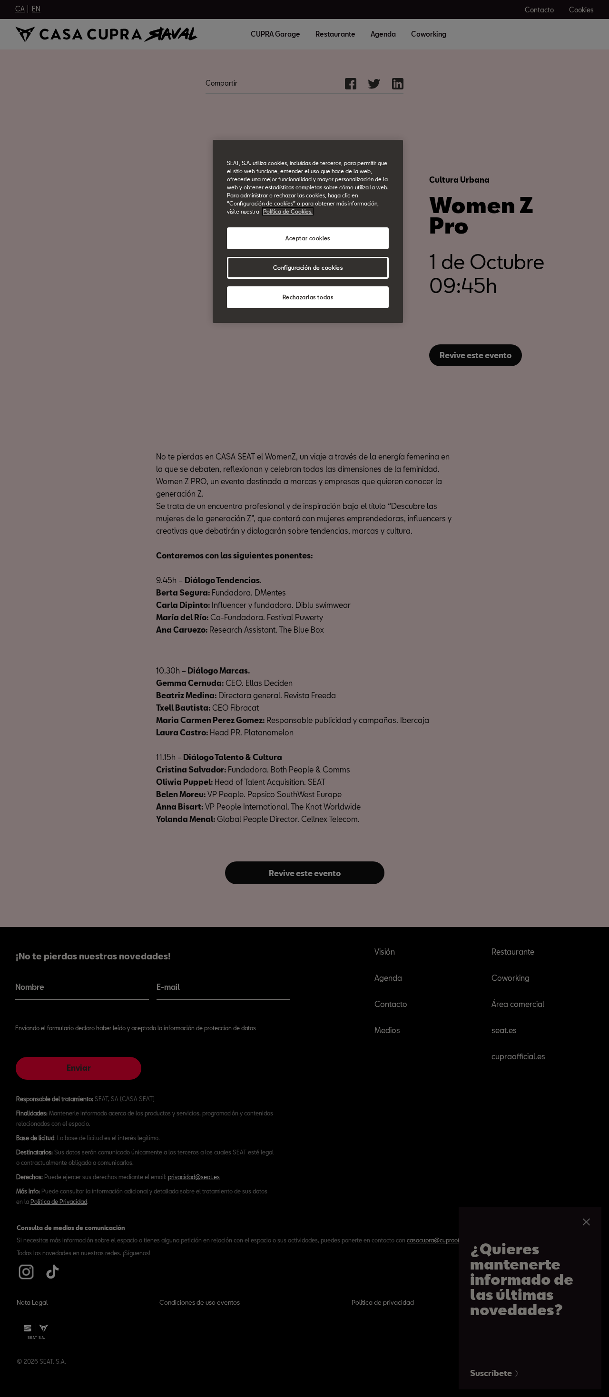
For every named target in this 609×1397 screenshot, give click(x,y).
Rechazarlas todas (308, 297)
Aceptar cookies (307, 238)
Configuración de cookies (308, 267)
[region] (308, 231)
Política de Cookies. (288, 211)
